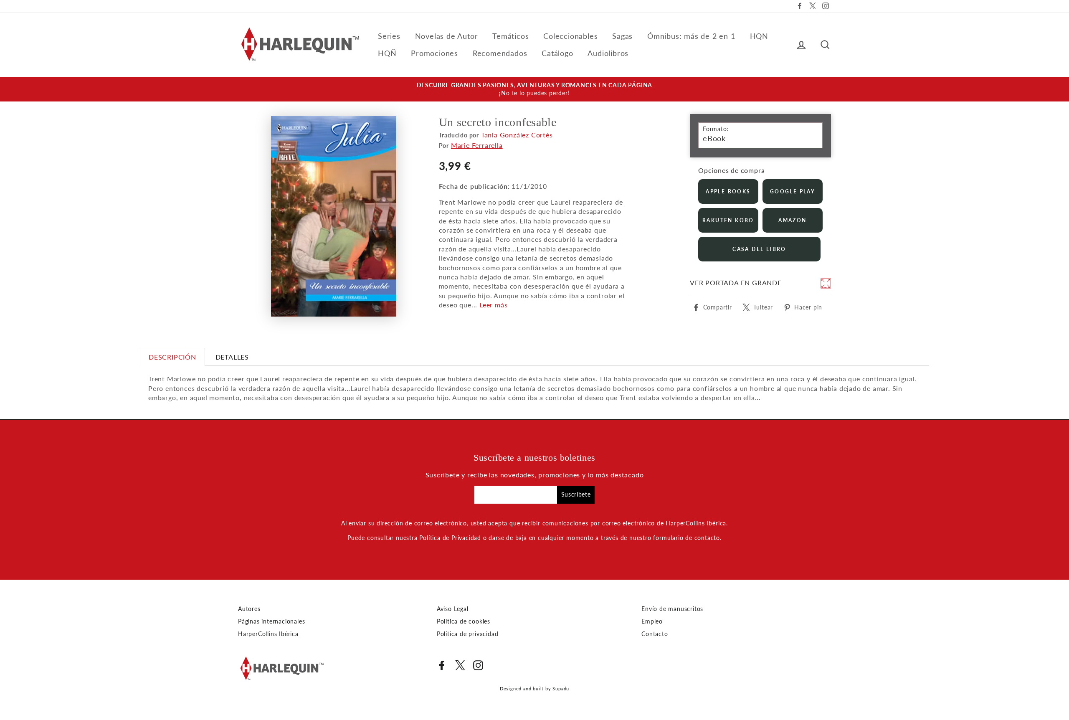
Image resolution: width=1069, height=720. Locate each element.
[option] (534, 89)
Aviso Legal (453, 609)
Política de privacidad (468, 634)
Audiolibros (608, 53)
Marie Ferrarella (477, 145)
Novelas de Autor (446, 36)
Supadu (560, 688)
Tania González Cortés (517, 135)
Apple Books (728, 191)
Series (389, 36)
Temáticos (510, 36)
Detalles (232, 357)
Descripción (172, 357)
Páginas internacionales (271, 621)
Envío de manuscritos (672, 609)
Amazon (792, 220)
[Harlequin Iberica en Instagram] (478, 665)
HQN (759, 36)
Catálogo (557, 53)
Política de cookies (463, 621)
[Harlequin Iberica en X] (460, 665)
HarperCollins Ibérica (268, 634)
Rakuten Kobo (728, 220)
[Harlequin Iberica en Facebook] (442, 665)
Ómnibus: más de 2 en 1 (691, 36)
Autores (249, 609)
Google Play (792, 191)
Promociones (434, 53)
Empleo (652, 621)
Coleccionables (570, 36)
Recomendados (500, 53)
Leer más (493, 305)
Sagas (622, 36)
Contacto (654, 634)
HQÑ (387, 53)
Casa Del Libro (759, 249)
